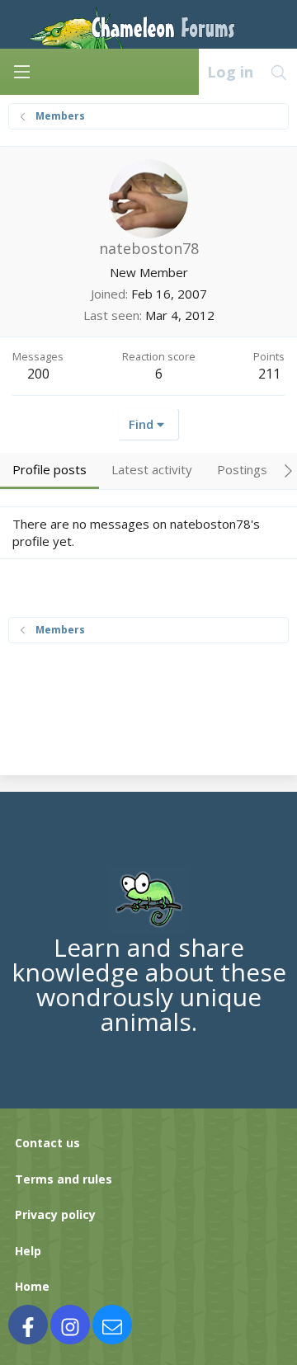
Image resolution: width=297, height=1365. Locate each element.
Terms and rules (63, 1179)
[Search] (279, 72)
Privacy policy (55, 1214)
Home (32, 1286)
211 (269, 374)
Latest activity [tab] (151, 469)
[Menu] (21, 71)
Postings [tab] (242, 469)
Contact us (47, 1143)
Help (28, 1251)
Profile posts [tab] (49, 469)
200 (38, 374)
